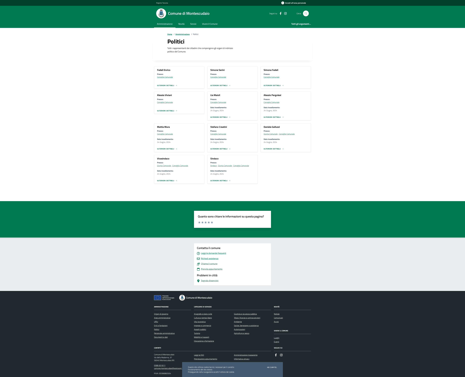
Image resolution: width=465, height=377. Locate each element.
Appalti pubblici (200, 329)
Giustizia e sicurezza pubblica (245, 313)
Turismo (197, 333)
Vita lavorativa (200, 321)
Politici (156, 329)
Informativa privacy (241, 358)
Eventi (276, 341)
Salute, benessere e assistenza (246, 325)
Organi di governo (161, 313)
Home (169, 34)
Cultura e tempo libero (203, 317)
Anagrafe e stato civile (203, 313)
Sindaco (213, 165)
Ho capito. (272, 367)
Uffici (156, 321)
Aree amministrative (162, 317)
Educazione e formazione (204, 341)
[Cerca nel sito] (306, 13)
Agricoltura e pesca (241, 333)
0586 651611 (159, 365)
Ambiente (238, 321)
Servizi (193, 24)
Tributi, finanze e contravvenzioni (247, 317)
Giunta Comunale (271, 133)
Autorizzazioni (239, 329)
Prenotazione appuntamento (205, 358)
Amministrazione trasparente (245, 355)
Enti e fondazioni (160, 325)
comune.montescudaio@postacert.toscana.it (172, 368)
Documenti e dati (161, 337)
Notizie (276, 313)
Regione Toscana (162, 3)
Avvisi (276, 321)
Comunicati (278, 317)
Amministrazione (165, 24)
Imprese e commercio (202, 325)
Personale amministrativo (164, 333)
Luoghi (276, 337)
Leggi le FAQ (199, 355)
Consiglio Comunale (165, 77)
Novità (181, 24)
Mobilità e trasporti (201, 337)
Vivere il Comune (209, 24)
